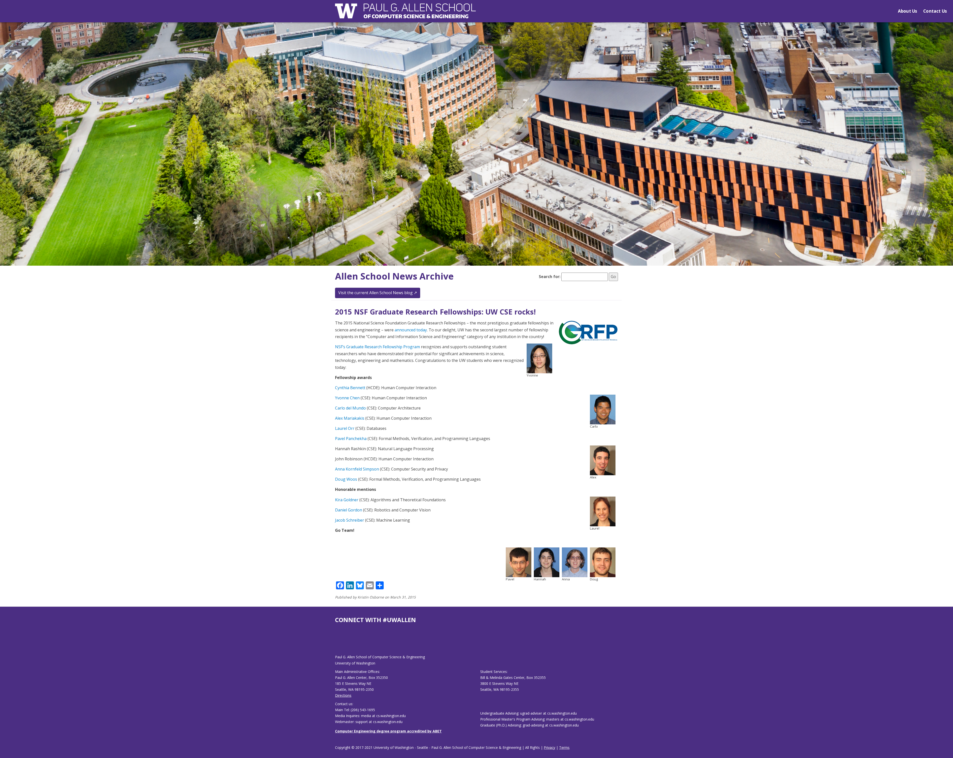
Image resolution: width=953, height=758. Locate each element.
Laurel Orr (344, 428)
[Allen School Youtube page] (339, 642)
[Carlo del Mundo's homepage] (602, 409)
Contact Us (935, 11)
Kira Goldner (346, 500)
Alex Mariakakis (349, 418)
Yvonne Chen (347, 398)
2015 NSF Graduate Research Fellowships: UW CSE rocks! (435, 311)
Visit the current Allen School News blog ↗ (377, 292)
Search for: (549, 276)
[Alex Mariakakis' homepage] (602, 460)
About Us (907, 11)
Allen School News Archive (394, 276)
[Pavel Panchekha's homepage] (518, 562)
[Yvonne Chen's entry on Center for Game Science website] (539, 358)
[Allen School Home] (405, 14)
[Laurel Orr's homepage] (602, 511)
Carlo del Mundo (350, 408)
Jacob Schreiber (349, 520)
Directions (343, 695)
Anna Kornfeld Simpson (357, 469)
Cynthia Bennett (350, 387)
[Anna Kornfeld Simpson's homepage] (574, 562)
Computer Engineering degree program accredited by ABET (388, 731)
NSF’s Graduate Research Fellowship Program (377, 346)
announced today (411, 330)
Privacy (549, 747)
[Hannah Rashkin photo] (546, 562)
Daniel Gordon (348, 510)
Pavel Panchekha (351, 438)
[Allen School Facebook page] (336, 642)
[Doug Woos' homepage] (602, 562)
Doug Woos (346, 479)
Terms (564, 747)
